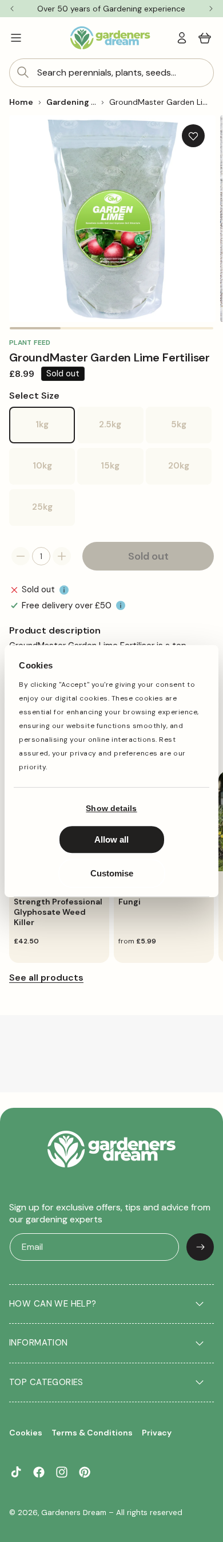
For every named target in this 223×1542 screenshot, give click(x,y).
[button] (16, 37)
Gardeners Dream (73, 1512)
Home (21, 102)
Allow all (111, 839)
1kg (55, 431)
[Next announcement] (211, 8)
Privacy (157, 1432)
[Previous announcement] (12, 8)
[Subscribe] (200, 1247)
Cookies (25, 1432)
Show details (111, 808)
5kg (191, 431)
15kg (122, 472)
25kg (53, 513)
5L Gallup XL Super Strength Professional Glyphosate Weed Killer (58, 907)
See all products (46, 977)
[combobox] (111, 72)
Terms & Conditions (92, 1432)
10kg (54, 472)
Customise (111, 873)
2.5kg (121, 431)
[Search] (23, 72)
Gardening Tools (79, 102)
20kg (190, 472)
